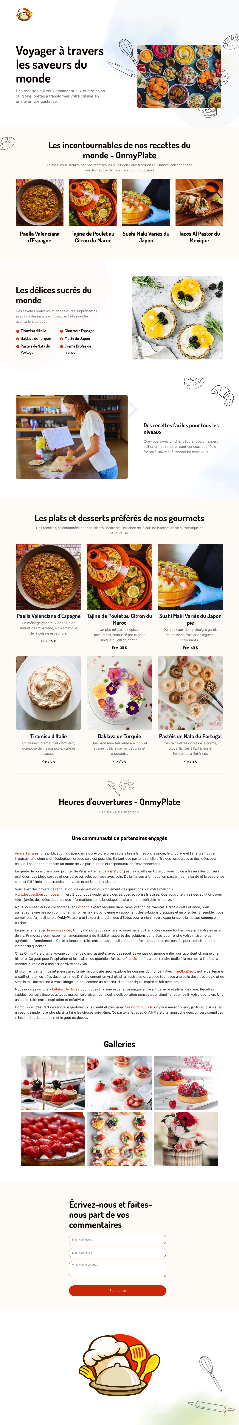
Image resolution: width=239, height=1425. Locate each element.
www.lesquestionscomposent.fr (40, 894)
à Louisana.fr (136, 959)
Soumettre (117, 1291)
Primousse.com (59, 930)
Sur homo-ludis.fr (138, 1007)
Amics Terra (24, 853)
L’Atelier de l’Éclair (66, 989)
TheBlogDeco (184, 971)
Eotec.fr (82, 907)
